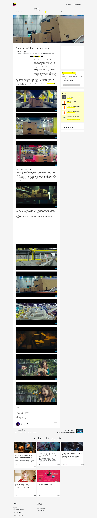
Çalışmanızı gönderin (40, 510)
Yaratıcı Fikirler (39, 504)
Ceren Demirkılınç (24, 423)
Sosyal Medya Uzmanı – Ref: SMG (73, 111)
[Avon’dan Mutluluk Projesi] (48, 475)
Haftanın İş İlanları (67, 82)
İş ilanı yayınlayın (40, 511)
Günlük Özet (66, 78)
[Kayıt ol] (81, 85)
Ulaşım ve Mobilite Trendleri (51, 11)
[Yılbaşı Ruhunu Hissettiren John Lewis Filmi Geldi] (72, 446)
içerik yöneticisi (69, 98)
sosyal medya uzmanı (71, 107)
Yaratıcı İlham (60, 11)
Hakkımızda (15, 507)
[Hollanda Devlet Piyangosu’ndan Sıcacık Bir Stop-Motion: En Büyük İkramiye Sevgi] (25, 447)
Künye (14, 508)
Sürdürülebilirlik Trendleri (18, 11)
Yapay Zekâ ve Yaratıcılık (38, 11)
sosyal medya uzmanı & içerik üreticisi (73, 119)
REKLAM (56, 422)
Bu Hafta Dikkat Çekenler (68, 80)
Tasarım (41, 508)
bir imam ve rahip (51, 83)
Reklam (38, 508)
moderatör (69, 102)
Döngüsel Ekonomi (28, 11)
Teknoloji (44, 508)
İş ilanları (64, 93)
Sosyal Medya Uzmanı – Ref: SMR (73, 106)
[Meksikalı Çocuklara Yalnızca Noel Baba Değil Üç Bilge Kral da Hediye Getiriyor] (48, 446)
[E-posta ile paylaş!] (42, 56)
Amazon (35, 69)
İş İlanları (82, 11)
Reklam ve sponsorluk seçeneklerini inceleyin (45, 513)
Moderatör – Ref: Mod (71, 101)
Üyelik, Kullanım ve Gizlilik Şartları (18, 509)
